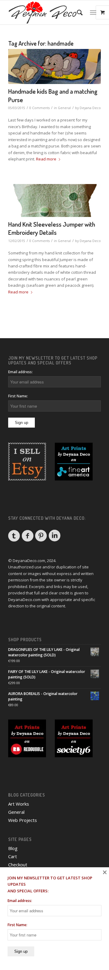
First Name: (18, 396)
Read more (46, 159)
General (64, 108)
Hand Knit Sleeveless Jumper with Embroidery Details (51, 228)
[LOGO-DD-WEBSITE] (45, 12)
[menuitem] (77, 12)
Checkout (17, 865)
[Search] (77, 12)
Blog (13, 848)
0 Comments (39, 108)
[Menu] (93, 12)
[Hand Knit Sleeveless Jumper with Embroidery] (54, 200)
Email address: (20, 371)
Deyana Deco (90, 108)
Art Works (18, 804)
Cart (12, 856)
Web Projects (22, 820)
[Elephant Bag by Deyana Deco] (54, 66)
